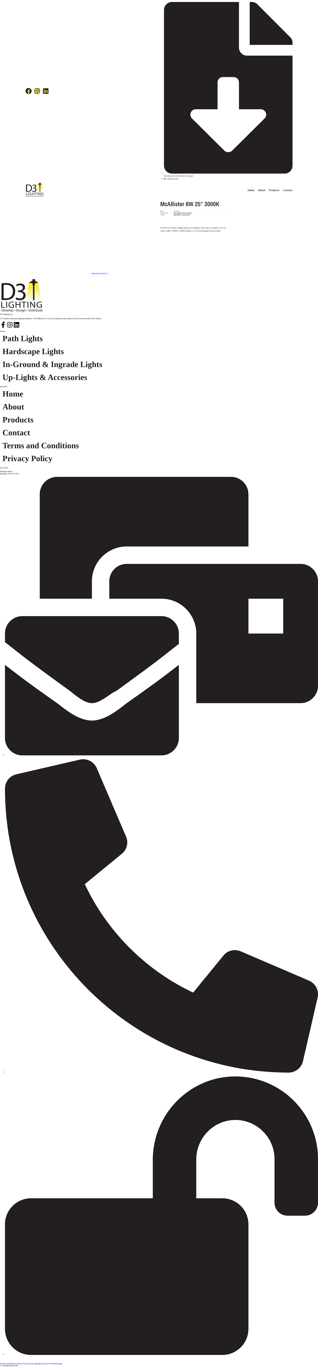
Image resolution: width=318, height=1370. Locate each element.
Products (274, 190)
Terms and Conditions (40, 445)
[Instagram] (37, 91)
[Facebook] (28, 91)
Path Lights (22, 338)
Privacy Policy (27, 458)
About (261, 190)
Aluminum (177, 215)
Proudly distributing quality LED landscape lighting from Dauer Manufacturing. (31, 1364)
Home (251, 190)
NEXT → (106, 274)
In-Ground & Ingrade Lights (52, 364)
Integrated (186, 215)
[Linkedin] (46, 91)
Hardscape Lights (33, 351)
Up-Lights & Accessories (183, 213)
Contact (288, 190)
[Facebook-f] (3, 325)
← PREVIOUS (95, 274)
